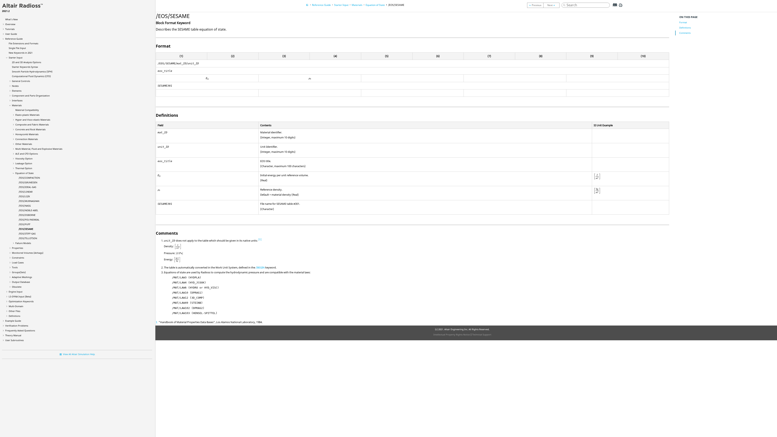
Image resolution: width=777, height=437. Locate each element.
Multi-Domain (16, 306)
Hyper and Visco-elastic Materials (32, 119)
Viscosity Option (24, 158)
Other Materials (23, 143)
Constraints (18, 257)
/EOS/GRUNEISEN (28, 182)
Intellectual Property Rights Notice (451, 334)
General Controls (21, 81)
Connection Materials (26, 139)
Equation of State (24, 173)
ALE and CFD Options (26, 153)
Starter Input (15, 57)
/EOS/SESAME (26, 228)
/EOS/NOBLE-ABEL (28, 210)
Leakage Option (23, 163)
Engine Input (15, 291)
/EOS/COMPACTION (29, 177)
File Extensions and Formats (23, 43)
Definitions (14, 315)
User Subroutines (14, 340)
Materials (17, 105)
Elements (16, 90)
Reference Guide (14, 38)
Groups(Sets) (19, 272)
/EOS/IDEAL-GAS (27, 187)
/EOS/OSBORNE (27, 214)
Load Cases (18, 262)
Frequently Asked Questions (20, 330)
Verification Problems (16, 325)
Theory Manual (13, 335)
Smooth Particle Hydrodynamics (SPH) (32, 71)
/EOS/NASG (25, 205)
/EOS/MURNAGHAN (29, 201)
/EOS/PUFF (24, 224)
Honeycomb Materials (26, 134)
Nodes (15, 85)
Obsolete (16, 286)
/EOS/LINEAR (26, 191)
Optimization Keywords (21, 301)
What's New (11, 19)
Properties (17, 247)
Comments (685, 32)
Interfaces (17, 100)
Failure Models (23, 243)
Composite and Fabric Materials (32, 124)
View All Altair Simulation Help (79, 354)
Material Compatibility (27, 109)
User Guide (11, 33)
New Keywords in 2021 (21, 52)
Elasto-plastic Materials (27, 114)
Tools (15, 267)
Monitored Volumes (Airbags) (27, 252)
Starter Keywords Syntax (25, 66)
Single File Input (17, 48)
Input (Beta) (20, 296)
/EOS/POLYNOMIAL (29, 219)
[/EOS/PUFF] (535, 5)
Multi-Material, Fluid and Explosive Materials (38, 148)
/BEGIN (260, 267)
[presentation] (310, 79)
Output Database (21, 281)
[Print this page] (620, 6)
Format (683, 22)
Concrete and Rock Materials (30, 129)
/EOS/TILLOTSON (28, 238)
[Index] (614, 8)
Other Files (14, 311)
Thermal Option (23, 168)
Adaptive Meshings (22, 277)
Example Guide (13, 320)
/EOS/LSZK (24, 196)
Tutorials (10, 29)
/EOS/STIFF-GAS (27, 233)
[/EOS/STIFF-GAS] (552, 5)
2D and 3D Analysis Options (26, 62)
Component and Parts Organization (31, 95)
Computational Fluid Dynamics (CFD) (31, 76)
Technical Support (481, 334)
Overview (10, 24)
